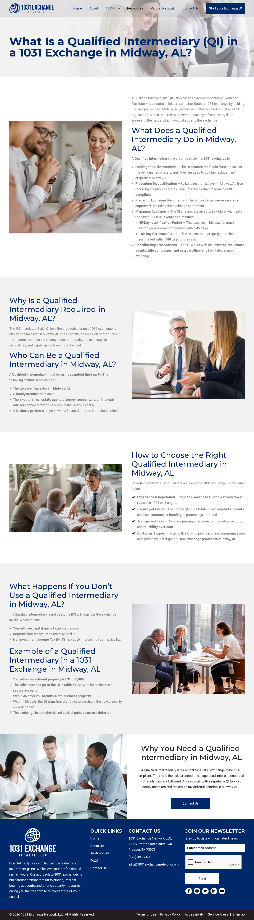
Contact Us (190, 8)
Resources (135, 8)
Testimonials (100, 853)
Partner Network (163, 8)
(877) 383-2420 (139, 857)
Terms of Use (146, 914)
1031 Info (113, 8)
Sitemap (238, 914)
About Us (97, 846)
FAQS (94, 861)
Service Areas (218, 914)
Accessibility (194, 914)
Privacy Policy (170, 914)
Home (77, 8)
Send (202, 879)
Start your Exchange (224, 8)
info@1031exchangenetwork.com (153, 864)
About (93, 8)
